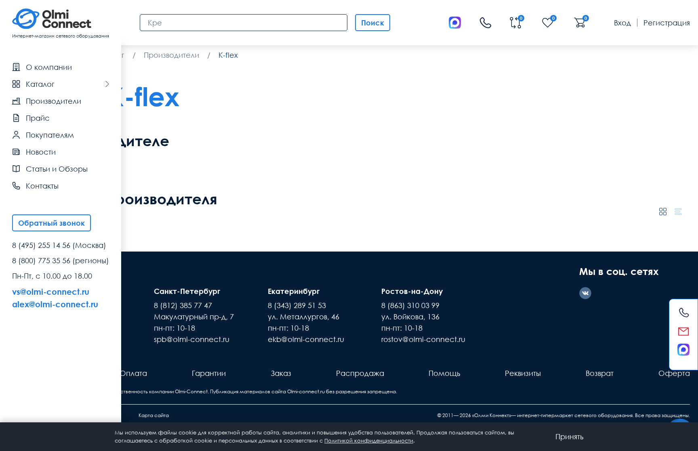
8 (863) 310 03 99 (410, 305)
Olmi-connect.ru (306, 391)
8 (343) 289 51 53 (297, 305)
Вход (622, 22)
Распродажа (360, 373)
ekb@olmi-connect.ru (306, 339)
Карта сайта (154, 415)
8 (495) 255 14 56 (41, 245)
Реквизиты (523, 373)
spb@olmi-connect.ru (191, 339)
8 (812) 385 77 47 (183, 305)
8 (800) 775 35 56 (41, 260)
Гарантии (209, 373)
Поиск (372, 22)
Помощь (444, 373)
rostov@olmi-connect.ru (423, 339)
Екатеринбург (294, 291)
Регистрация (666, 22)
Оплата (133, 373)
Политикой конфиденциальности (368, 440)
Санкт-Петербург (187, 291)
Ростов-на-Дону (412, 291)
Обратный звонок (51, 222)
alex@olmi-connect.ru (55, 304)
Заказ (281, 373)
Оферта (674, 373)
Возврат (600, 373)
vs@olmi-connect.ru (50, 291)
